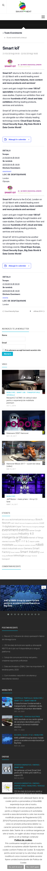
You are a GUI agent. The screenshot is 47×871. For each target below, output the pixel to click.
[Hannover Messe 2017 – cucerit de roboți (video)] (23, 453)
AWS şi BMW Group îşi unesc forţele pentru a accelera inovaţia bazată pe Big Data (29, 740)
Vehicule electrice (32, 717)
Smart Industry (30, 551)
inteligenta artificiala (15, 537)
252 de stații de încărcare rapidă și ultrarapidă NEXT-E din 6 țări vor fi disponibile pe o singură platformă (21, 648)
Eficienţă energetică (22, 765)
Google (38, 530)
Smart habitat (15, 552)
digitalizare (10, 526)
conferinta (35, 523)
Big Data (17, 735)
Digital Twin (21, 527)
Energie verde (20, 786)
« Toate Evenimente (12, 32)
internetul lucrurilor (8, 541)
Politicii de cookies (23, 840)
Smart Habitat (30, 701)
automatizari (15, 519)
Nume (4, 335)
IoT (18, 541)
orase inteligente (19, 545)
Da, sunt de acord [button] (15, 867)
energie (41, 527)
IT (22, 541)
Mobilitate (11, 392)
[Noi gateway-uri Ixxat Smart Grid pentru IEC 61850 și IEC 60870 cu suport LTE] (7, 769)
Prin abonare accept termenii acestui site (23, 350)
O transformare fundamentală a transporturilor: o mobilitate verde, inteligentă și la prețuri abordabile (28, 706)
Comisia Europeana (25, 523)
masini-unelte (34, 541)
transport (6, 559)
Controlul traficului (23, 698)
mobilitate (7, 544)
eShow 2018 (38, 311)
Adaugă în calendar (17, 139)
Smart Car (21, 392)
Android (6, 520)
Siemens (28, 548)
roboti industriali (9, 548)
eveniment (7, 171)
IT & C (26, 541)
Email (4, 343)
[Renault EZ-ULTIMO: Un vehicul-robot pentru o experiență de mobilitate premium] (23, 382)
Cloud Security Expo (11, 311)
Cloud (25, 735)
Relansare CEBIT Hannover (18, 433)
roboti (39, 544)
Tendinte (34, 556)
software (9, 556)
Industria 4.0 (6, 534)
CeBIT (12, 523)
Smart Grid (18, 767)
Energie (36, 765)
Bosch (33, 520)
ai (3, 519)
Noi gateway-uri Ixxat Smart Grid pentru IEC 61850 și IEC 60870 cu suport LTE (27, 772)
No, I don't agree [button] (33, 867)
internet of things (35, 538)
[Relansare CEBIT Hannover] (23, 422)
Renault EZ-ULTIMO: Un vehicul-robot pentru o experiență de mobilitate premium (22, 400)
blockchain (26, 520)
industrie (14, 534)
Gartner (31, 530)
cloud (17, 523)
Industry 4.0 (26, 533)
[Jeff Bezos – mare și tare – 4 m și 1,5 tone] (23, 486)
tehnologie (19, 555)
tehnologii (28, 556)
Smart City (18, 701)
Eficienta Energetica (32, 527)
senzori (20, 549)
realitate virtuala (30, 545)
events (5, 297)
